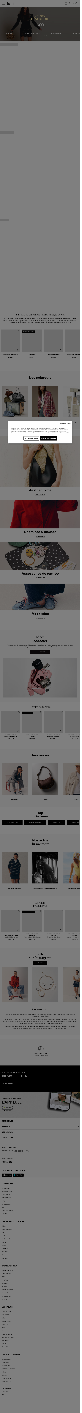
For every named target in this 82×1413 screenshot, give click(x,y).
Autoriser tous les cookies (48, 438)
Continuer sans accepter (65, 423)
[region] (40, 432)
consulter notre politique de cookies (60, 432)
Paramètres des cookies (31, 438)
